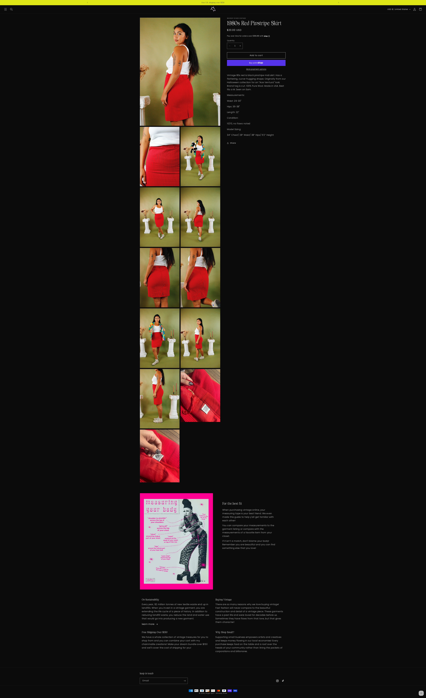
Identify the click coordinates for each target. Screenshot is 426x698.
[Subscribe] (185, 681)
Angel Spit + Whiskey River (216, 693)
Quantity (231, 40)
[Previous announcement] (87, 2)
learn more (148, 624)
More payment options (256, 69)
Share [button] (233, 143)
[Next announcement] (338, 2)
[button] (6, 9)
